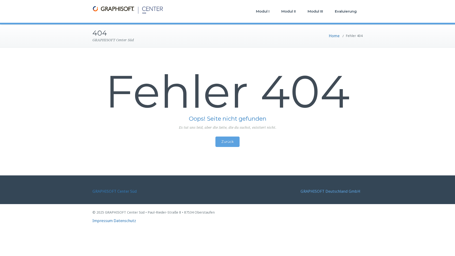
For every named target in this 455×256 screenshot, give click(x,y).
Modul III (315, 11)
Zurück (227, 142)
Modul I (262, 11)
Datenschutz (125, 220)
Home (334, 35)
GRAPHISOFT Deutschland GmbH (330, 191)
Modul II (288, 11)
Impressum (102, 220)
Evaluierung (346, 11)
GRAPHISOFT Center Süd (114, 191)
